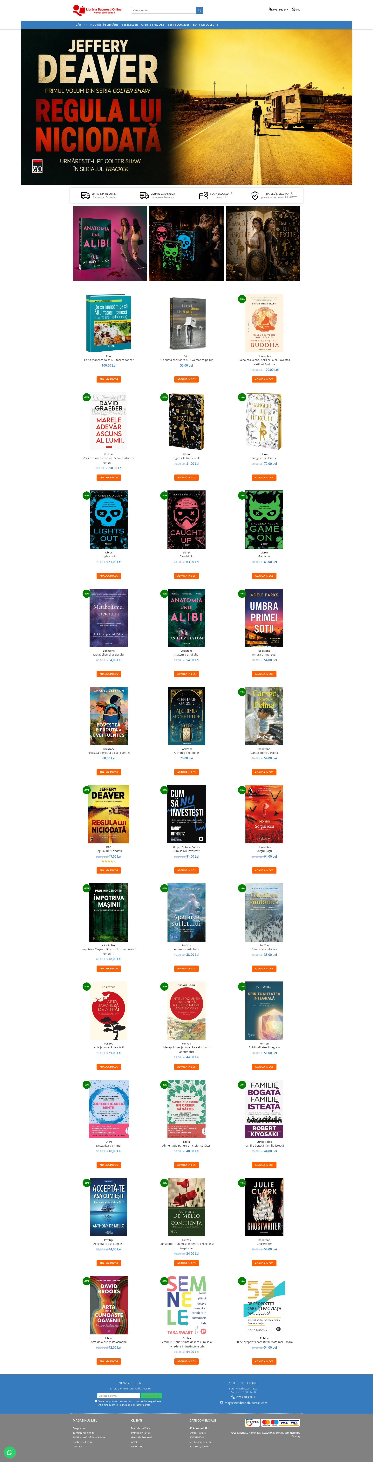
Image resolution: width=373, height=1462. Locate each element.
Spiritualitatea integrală (264, 1047)
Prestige (108, 1240)
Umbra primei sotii (264, 654)
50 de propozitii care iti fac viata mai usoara (264, 1342)
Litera (108, 1141)
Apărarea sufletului (186, 949)
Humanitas (264, 356)
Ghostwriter (264, 1244)
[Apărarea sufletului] (186, 912)
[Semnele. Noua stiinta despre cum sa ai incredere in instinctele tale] (186, 1305)
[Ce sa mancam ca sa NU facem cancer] (109, 323)
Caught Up (186, 556)
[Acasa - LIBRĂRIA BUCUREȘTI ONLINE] (97, 10)
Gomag (296, 1436)
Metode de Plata (140, 1428)
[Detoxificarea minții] (109, 1109)
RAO (108, 847)
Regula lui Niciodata (109, 851)
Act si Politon (108, 945)
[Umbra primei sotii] (264, 618)
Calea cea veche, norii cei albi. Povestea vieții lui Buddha (264, 362)
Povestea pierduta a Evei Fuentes (108, 753)
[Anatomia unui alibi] (110, 243)
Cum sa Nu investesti (186, 851)
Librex (186, 454)
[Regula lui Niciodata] (186, 107)
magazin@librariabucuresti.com (245, 1403)
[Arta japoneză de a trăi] (109, 1010)
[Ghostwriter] (264, 1207)
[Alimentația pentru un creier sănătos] (186, 1109)
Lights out (108, 556)
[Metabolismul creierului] (109, 618)
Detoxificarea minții (108, 1145)
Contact (77, 1446)
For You (186, 945)
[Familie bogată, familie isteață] (264, 1109)
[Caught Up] (186, 519)
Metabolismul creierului (109, 654)
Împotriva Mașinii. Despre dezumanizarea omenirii (109, 951)
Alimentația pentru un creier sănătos (186, 1145)
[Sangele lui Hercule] (264, 421)
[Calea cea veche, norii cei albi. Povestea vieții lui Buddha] (264, 323)
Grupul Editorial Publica (186, 847)
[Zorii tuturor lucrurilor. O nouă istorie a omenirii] (109, 421)
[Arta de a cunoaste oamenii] (109, 1305)
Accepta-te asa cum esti (108, 1244)
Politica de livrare (82, 1442)
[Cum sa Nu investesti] (186, 814)
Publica (186, 1338)
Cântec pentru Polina (264, 753)
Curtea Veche (264, 1141)
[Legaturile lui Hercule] (186, 421)
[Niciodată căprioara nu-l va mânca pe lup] (186, 323)
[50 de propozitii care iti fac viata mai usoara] (264, 1305)
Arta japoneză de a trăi (109, 1047)
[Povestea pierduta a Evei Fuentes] (109, 716)
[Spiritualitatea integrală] (264, 1010)
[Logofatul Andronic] (186, 243)
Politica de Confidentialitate (134, 1405)
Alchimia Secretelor (186, 753)
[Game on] (264, 519)
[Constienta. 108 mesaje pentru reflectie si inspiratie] (186, 1207)
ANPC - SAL (137, 1446)
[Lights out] (109, 519)
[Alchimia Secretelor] (186, 716)
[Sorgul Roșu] (264, 814)
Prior (109, 356)
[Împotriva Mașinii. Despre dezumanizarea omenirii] (109, 912)
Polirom (108, 454)
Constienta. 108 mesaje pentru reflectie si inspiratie (186, 1246)
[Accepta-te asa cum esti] (109, 1207)
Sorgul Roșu (264, 851)
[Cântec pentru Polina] (263, 243)
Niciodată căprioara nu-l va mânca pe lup (186, 360)
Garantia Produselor (142, 1437)
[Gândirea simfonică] (264, 912)
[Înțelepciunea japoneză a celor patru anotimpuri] (186, 1010)
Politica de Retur (140, 1433)
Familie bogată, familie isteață (264, 1145)
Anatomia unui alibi (186, 654)
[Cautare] (199, 10)
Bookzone (109, 650)
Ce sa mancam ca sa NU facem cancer (109, 360)
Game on (264, 556)
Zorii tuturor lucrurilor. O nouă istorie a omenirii (108, 460)
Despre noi (79, 1428)
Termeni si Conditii (83, 1433)
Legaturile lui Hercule (186, 458)
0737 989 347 (245, 1397)
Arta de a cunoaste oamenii (109, 1342)
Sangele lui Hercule (264, 458)
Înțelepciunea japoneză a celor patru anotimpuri (187, 1049)
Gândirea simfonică (264, 949)
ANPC (134, 1442)
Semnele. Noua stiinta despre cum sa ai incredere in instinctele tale (187, 1344)
